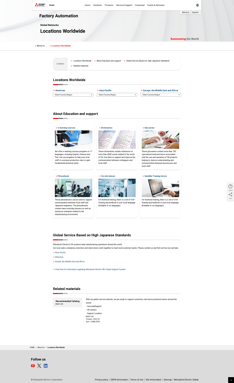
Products (109, 5)
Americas (60, 90)
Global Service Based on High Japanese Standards (148, 61)
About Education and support (109, 61)
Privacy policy (101, 379)
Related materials (80, 66)
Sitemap (168, 379)
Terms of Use (136, 379)
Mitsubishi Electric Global (186, 379)
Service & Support (124, 5)
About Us (41, 46)
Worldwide (197, 5)
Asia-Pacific (105, 90)
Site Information (153, 379)
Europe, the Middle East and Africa (160, 90)
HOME (32, 347)
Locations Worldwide (61, 46)
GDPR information (119, 379)
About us (185, 12)
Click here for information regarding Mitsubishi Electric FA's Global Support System (90, 269)
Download (140, 5)
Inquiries (195, 12)
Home (87, 5)
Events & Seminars (156, 5)
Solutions (97, 5)
